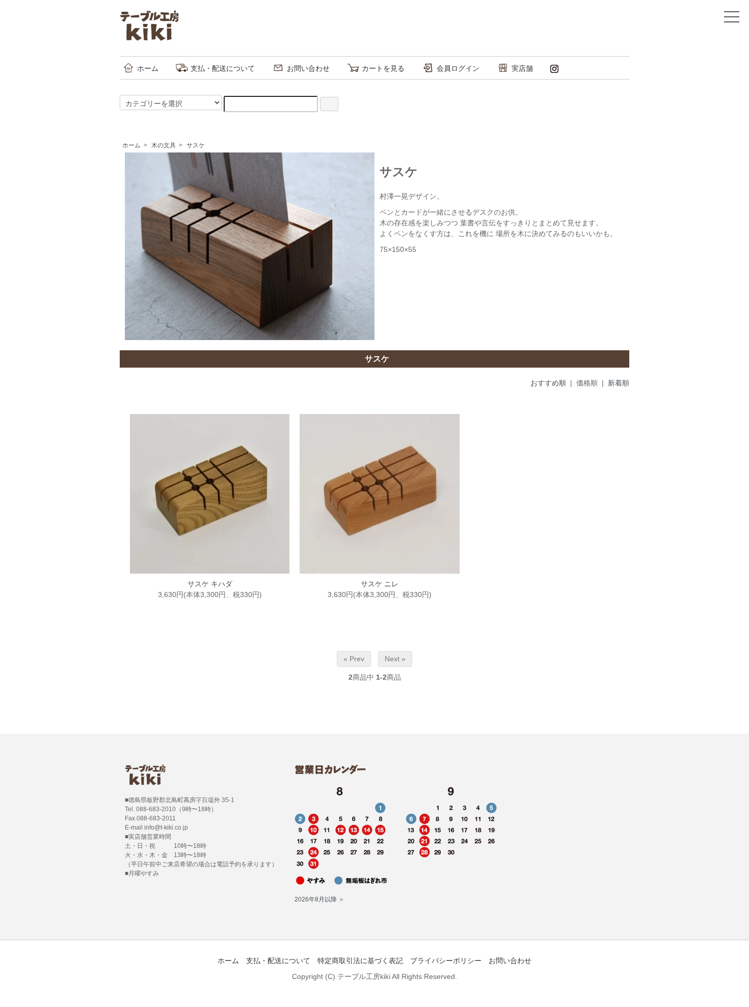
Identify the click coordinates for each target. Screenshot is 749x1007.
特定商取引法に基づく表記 (360, 961)
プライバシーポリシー (445, 961)
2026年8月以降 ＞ (319, 899)
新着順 (618, 383)
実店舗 (522, 68)
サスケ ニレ (379, 584)
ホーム (147, 68)
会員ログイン (458, 68)
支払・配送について (223, 68)
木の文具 (163, 145)
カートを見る (383, 68)
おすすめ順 (548, 383)
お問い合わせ (308, 68)
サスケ (195, 145)
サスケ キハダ (210, 584)
